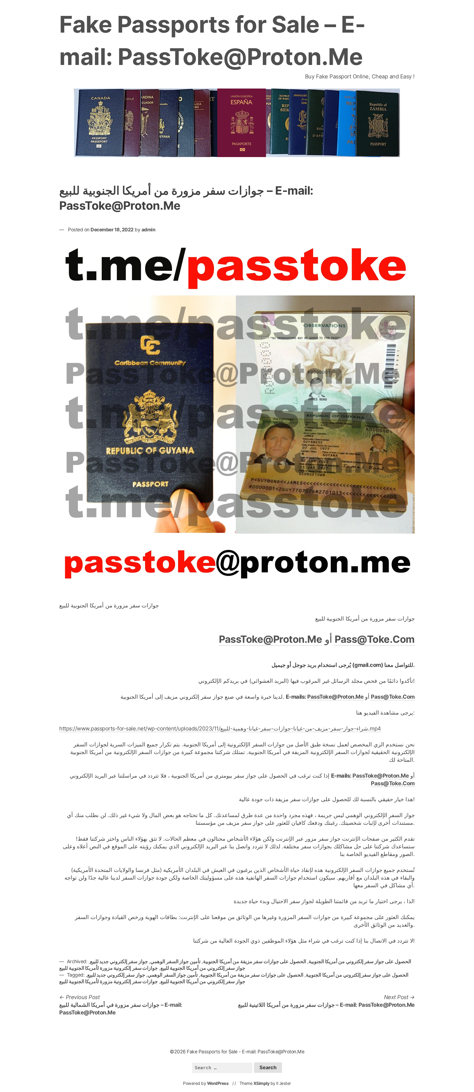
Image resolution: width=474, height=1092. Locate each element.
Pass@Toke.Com (375, 639)
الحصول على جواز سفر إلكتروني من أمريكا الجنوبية (360, 961)
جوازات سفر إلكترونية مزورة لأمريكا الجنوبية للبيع (108, 968)
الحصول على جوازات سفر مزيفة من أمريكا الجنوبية (254, 961)
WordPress (218, 1083)
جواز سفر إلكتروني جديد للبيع (119, 961)
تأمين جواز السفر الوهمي (175, 961)
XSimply (261, 1083)
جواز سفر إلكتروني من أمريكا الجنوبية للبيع (202, 968)
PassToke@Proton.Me (270, 639)
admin (149, 229)
